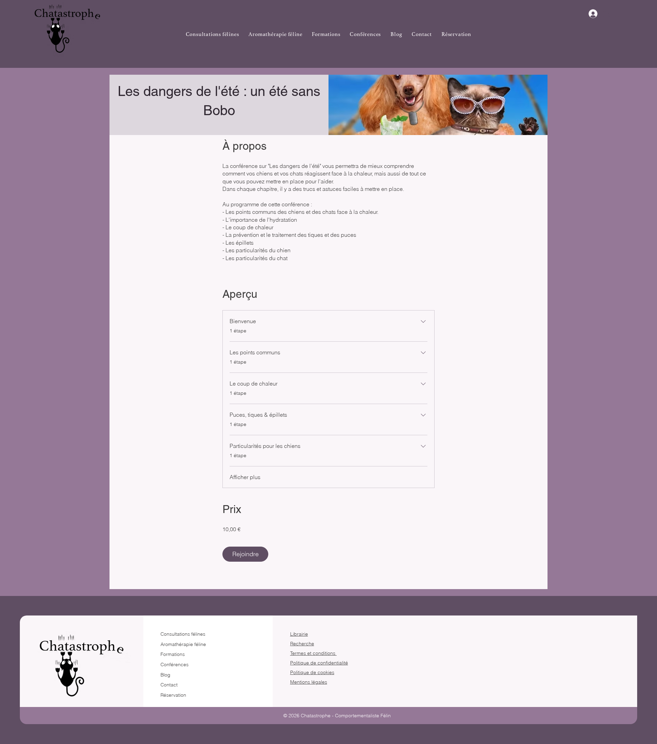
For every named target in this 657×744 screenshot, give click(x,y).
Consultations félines (182, 634)
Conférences (174, 664)
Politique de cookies (312, 672)
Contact (169, 685)
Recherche (302, 644)
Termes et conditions (313, 653)
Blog (165, 675)
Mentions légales (308, 682)
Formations (172, 654)
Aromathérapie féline (183, 644)
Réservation (173, 695)
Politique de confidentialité (319, 663)
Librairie (299, 634)
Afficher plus (245, 477)
